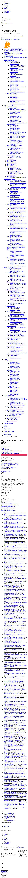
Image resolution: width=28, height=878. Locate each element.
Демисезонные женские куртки (18, 283)
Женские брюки (11, 320)
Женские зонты (13, 73)
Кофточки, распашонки (16, 116)
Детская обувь (10, 386)
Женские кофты (11, 306)
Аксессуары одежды (16, 48)
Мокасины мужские (15, 367)
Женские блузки (14, 339)
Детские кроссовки (14, 387)
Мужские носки (14, 191)
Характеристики (5, 453)
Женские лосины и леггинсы (17, 271)
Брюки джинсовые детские (16, 140)
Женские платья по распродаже (18, 315)
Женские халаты (14, 419)
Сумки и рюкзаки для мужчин (17, 92)
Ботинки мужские (14, 366)
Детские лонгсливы (15, 112)
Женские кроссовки (15, 371)
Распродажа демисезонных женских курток (16, 288)
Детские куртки (11, 155)
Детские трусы (13, 149)
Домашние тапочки (12, 410)
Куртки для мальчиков (15, 157)
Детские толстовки (11, 163)
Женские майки (14, 332)
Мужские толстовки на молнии (18, 205)
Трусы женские (13, 273)
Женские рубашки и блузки (14, 338)
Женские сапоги (14, 380)
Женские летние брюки (16, 322)
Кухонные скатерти (12, 421)
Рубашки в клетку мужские (17, 259)
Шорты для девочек (15, 172)
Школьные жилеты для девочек (18, 132)
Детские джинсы (11, 138)
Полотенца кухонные (15, 402)
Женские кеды (7, 434)
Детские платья (10, 159)
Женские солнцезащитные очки (18, 65)
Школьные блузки (14, 129)
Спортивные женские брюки (17, 335)
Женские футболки (11, 326)
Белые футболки (14, 113)
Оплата (5, 7)
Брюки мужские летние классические (16, 252)
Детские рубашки (11, 164)
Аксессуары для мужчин (13, 78)
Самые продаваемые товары (8, 510)
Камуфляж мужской (12, 225)
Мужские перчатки (14, 89)
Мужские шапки (14, 90)
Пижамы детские (14, 151)
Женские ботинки (14, 374)
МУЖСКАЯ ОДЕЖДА (9, 179)
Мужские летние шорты (16, 241)
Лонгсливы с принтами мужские (18, 183)
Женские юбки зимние (15, 358)
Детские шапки (13, 96)
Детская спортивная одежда (14, 134)
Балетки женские (14, 382)
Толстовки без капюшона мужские (18, 208)
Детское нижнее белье (12, 146)
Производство (7, 11)
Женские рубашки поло (13, 348)
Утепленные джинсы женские (17, 292)
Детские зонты (13, 98)
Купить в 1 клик (14, 464)
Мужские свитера (14, 237)
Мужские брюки (11, 249)
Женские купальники (12, 342)
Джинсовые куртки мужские (17, 203)
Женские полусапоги (15, 376)
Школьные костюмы (15, 133)
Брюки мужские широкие (16, 253)
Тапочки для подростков (16, 414)
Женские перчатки (14, 64)
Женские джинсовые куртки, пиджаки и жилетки (17, 296)
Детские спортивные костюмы (17, 136)
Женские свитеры (14, 308)
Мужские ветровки (11, 248)
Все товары (6, 826)
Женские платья (11, 311)
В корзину (9, 460)
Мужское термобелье (15, 195)
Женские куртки (11, 282)
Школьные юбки (14, 125)
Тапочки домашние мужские (17, 413)
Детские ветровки (11, 167)
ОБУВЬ (11, 56)
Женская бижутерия (15, 77)
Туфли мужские (14, 364)
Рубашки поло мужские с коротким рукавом (16, 221)
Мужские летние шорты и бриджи (15, 240)
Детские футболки (11, 108)
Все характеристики (6, 471)
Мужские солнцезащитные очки (18, 86)
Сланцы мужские (14, 362)
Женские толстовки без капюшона (18, 319)
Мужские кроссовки (15, 363)
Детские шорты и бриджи (13, 171)
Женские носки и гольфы (13, 354)
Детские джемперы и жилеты (14, 145)
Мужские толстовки (12, 204)
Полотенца (9, 396)
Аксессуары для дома (21, 57)
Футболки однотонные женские (18, 331)
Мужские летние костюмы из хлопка (16, 247)
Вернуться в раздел (5, 450)
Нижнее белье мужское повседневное (15, 193)
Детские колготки (11, 160)
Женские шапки (14, 72)
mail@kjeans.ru (20, 847)
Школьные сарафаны (15, 130)
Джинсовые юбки (14, 294)
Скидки (6, 8)
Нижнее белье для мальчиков (17, 152)
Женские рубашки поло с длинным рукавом (16, 350)
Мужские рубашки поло (13, 219)
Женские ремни (14, 70)
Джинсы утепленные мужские (17, 201)
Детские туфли (13, 391)
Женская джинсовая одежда (14, 290)
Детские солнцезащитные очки (17, 100)
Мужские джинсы (11, 196)
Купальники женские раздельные (18, 344)
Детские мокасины (14, 388)
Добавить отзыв (14, 463)
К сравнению (12, 467)
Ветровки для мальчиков (16, 169)
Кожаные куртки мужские (16, 213)
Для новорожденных (12, 114)
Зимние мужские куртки (16, 212)
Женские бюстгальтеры (15, 279)
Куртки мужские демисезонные (18, 211)
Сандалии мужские (14, 368)
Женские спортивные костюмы (17, 336)
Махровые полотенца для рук (17, 405)
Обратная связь (4, 870)
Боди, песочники (14, 120)
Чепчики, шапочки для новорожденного (15, 118)
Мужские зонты (14, 85)
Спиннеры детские (14, 102)
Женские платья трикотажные (17, 312)
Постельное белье (11, 406)
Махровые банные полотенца (17, 398)
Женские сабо (13, 383)
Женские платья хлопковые (17, 314)
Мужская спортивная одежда (14, 215)
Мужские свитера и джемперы (14, 236)
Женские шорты (11, 346)
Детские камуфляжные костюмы (18, 177)
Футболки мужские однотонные (18, 187)
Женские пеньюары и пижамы (17, 275)
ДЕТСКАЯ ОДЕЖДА (21, 49)
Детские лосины (11, 175)
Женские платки (14, 68)
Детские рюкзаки (14, 97)
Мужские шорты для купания (17, 245)
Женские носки (13, 355)
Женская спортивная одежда (14, 334)
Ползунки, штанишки (15, 121)
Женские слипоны (14, 378)
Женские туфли (13, 384)
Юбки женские (10, 356)
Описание (3, 452)
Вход (5, 20)
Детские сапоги (14, 390)
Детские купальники (12, 106)
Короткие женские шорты (16, 347)
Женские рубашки (14, 340)
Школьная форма (11, 124)
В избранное (11, 465)
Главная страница (8, 423)
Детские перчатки (14, 101)
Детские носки (10, 161)
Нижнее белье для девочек (16, 148)
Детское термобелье (15, 153)
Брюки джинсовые (14, 197)
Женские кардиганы (15, 310)
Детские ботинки (14, 394)
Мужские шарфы (14, 84)
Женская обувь (10, 370)
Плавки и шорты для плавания (14, 244)
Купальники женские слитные (17, 343)
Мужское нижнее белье (12, 189)
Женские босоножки (15, 372)
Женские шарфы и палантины (17, 66)
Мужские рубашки (11, 257)
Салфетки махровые (15, 417)
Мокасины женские (15, 379)
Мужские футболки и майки (14, 180)
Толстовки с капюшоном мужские (18, 207)
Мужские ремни (14, 88)
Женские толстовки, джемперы (14, 316)
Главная (6, 1)
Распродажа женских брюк (16, 323)
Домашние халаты (11, 418)
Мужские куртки (11, 209)
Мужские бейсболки (15, 80)
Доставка (6, 5)
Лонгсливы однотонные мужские (18, 188)
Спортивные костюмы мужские (18, 216)
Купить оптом (7, 9)
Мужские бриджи (14, 243)
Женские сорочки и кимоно (17, 280)
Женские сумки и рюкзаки (16, 69)
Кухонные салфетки (12, 415)
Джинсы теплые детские (16, 141)
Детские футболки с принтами (17, 109)
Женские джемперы (15, 307)
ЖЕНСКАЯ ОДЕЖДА (9, 267)
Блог (5, 4)
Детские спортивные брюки (17, 137)
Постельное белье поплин (16, 407)
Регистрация (7, 19)
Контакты (6, 12)
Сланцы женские (14, 375)
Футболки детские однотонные (18, 110)
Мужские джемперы (15, 239)
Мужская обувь (10, 360)
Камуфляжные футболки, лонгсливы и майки (16, 234)
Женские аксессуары (12, 61)
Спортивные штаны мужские (17, 217)
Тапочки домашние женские (17, 411)
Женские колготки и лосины (14, 268)
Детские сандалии (14, 392)
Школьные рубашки (15, 128)
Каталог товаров (6, 37)
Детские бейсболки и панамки (17, 104)
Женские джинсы (14, 291)
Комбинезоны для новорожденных (18, 122)
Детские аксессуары (12, 93)
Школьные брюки (14, 126)
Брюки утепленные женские (17, 324)
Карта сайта (7, 827)
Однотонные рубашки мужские (18, 265)
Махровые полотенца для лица (17, 403)
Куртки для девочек (15, 156)
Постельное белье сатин (16, 409)
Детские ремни (13, 94)
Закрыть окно (18, 35)
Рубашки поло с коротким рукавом (18, 352)
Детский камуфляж (11, 176)
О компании (7, 3)
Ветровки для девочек (15, 168)
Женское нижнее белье (12, 272)
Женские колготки (14, 269)
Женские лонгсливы (15, 330)
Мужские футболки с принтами (18, 181)
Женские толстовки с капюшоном (18, 318)
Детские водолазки (11, 165)
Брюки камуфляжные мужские (17, 227)
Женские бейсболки (15, 62)
